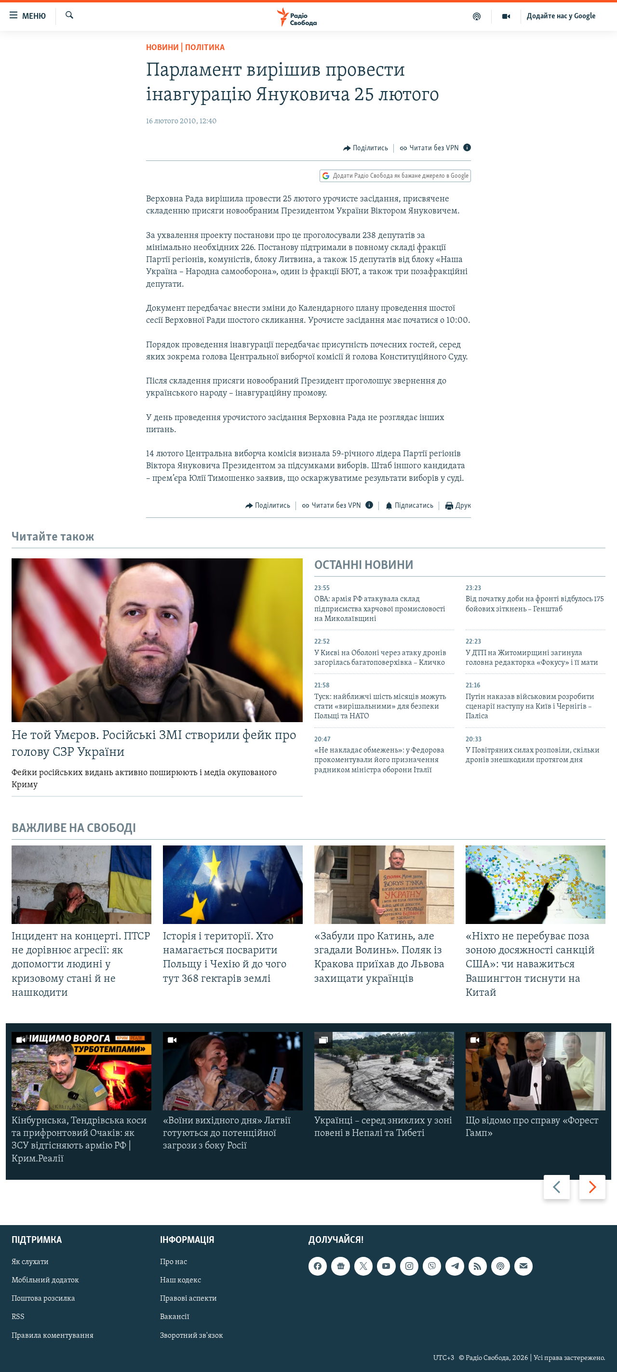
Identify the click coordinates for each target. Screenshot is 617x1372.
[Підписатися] (523, 1266)
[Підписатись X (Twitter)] (363, 1266)
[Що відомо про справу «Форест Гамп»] (535, 1071)
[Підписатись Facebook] (317, 1266)
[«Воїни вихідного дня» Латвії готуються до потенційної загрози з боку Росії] (233, 1071)
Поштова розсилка (43, 1299)
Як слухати (30, 1262)
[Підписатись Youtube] (386, 1266)
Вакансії (174, 1317)
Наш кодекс (180, 1280)
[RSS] (478, 1266)
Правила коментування (53, 1335)
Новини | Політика (185, 48)
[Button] (366, 148)
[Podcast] (500, 1266)
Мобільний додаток (45, 1280)
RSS (18, 1317)
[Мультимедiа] (506, 16)
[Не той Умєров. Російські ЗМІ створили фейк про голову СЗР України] (157, 640)
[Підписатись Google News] (340, 1266)
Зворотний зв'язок (191, 1335)
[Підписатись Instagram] (409, 1266)
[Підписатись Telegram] (454, 1266)
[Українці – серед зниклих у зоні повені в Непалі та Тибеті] (384, 1071)
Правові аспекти (188, 1299)
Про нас (173, 1262)
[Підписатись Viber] (432, 1266)
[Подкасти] (477, 16)
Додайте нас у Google (561, 16)
